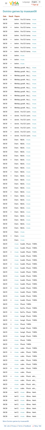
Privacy (13, 426)
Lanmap (29, 112)
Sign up (35, 5)
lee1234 (17, 392)
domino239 (17, 112)
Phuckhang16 (29, 244)
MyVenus (23, 140)
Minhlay (17, 68)
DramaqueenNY (17, 140)
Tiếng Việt (37, 426)
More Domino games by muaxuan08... (16, 421)
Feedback (27, 426)
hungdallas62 (23, 316)
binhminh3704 (17, 19)
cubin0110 (23, 348)
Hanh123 (35, 392)
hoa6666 (23, 244)
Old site (7, 426)
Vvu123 (23, 19)
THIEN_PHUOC (35, 244)
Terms (20, 426)
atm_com (35, 376)
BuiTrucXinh (23, 308)
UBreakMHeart (29, 392)
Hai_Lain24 (29, 68)
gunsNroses (23, 68)
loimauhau (29, 19)
